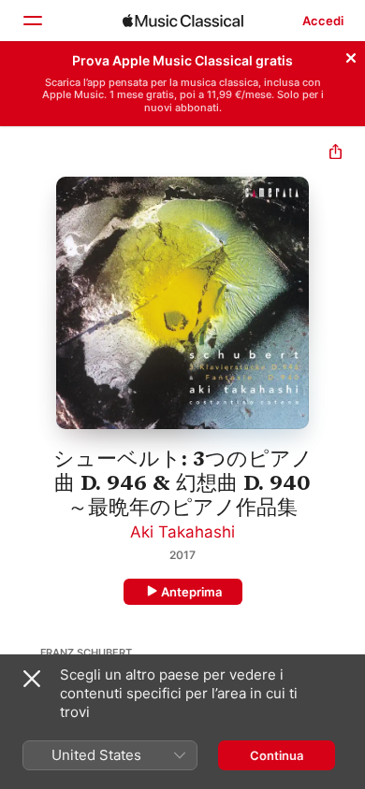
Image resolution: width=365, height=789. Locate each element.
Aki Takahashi (182, 532)
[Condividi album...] (335, 154)
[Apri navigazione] (31, 20)
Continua (276, 755)
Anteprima (191, 591)
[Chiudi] (351, 55)
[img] (183, 20)
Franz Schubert (86, 652)
